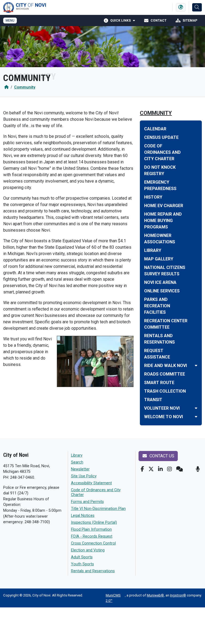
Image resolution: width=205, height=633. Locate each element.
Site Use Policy (84, 476)
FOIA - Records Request (91, 536)
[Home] (6, 87)
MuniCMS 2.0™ (113, 598)
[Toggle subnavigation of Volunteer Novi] (196, 408)
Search (77, 462)
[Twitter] (151, 469)
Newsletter (80, 469)
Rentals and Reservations (93, 571)
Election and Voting (88, 550)
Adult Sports (82, 557)
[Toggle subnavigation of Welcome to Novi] (196, 417)
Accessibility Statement (91, 483)
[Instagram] (169, 469)
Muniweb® (155, 595)
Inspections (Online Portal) (94, 522)
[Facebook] (142, 469)
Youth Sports (82, 564)
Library (76, 455)
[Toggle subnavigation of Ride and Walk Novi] (196, 365)
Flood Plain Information (91, 529)
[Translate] (181, 7)
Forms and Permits (87, 501)
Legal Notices (82, 515)
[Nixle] (179, 469)
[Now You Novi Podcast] (198, 469)
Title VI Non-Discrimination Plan (98, 508)
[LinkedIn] (160, 469)
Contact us (161, 455)
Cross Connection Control (93, 543)
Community (24, 87)
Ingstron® (178, 595)
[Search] (197, 7)
